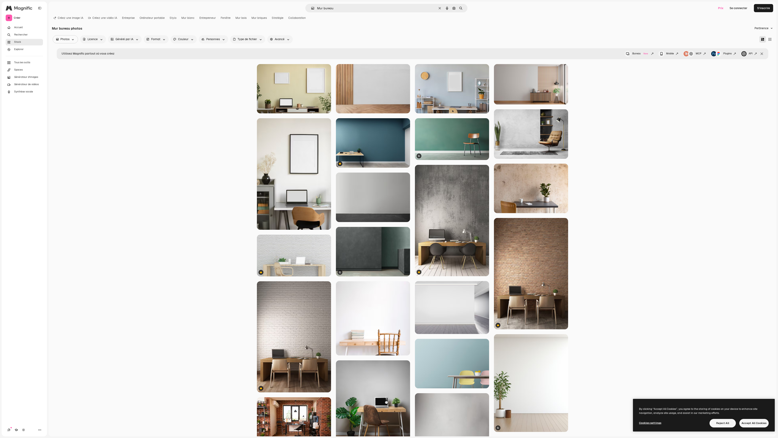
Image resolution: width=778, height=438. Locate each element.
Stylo (173, 18)
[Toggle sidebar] (39, 8)
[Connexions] (9, 430)
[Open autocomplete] (311, 8)
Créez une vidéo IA (104, 18)
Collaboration (297, 18)
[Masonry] (762, 39)
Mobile (670, 53)
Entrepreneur (207, 18)
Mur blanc (187, 18)
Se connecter (738, 8)
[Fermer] (761, 53)
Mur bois (241, 18)
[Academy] (16, 430)
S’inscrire (763, 8)
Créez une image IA (70, 18)
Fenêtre (226, 18)
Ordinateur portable (152, 18)
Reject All (722, 423)
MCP (698, 53)
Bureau (640, 53)
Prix (720, 8)
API (750, 53)
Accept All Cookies (754, 423)
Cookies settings (650, 423)
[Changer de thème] (23, 430)
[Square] (770, 39)
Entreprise (128, 18)
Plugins (727, 53)
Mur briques (259, 18)
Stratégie (277, 18)
